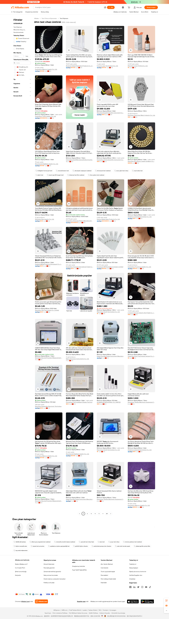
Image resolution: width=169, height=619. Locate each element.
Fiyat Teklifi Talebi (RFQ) (79, 570)
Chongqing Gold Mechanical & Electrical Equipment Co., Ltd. (79, 160)
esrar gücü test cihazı (122, 170)
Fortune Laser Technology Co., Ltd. (107, 66)
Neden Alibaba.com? (21, 564)
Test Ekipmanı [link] (64, 18)
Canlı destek (104, 568)
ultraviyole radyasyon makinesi (83, 170)
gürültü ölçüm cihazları (81, 546)
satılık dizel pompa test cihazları (102, 546)
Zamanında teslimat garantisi (52, 571)
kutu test (102, 542)
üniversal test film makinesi (76, 175)
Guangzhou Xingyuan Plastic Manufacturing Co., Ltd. (79, 221)
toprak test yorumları (38, 546)
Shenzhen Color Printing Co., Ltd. (138, 66)
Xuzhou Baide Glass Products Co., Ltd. (108, 219)
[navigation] (22, 266)
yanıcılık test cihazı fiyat (87, 542)
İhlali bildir (104, 582)
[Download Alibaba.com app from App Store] (133, 601)
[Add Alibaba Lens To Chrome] (41, 601)
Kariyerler (18, 575)
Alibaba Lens (25, 601)
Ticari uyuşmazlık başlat (108, 571)
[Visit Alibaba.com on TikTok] (150, 587)
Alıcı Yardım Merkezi (107, 564)
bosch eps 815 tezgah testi (56, 175)
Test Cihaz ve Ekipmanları (49, 18)
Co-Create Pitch (20, 568)
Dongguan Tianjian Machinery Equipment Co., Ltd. (141, 402)
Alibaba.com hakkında (22, 560)
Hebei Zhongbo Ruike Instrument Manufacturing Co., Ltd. (110, 356)
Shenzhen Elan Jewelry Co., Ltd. (44, 219)
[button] (105, 7)
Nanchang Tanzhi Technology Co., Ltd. (108, 312)
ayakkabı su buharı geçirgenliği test (60, 546)
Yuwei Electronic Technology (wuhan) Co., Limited (141, 356)
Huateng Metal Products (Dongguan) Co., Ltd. (48, 264)
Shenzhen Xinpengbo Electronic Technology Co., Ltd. (48, 406)
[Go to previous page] (79, 513)
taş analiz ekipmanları (22, 550)
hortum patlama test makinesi (133, 542)
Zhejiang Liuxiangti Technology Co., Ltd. (140, 216)
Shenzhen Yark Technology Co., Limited (47, 310)
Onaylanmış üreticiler (78, 566)
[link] (166, 600)
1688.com (64, 610)
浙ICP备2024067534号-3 (134, 616)
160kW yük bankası (21, 542)
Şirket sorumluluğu (21, 571)
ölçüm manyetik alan (21, 546)
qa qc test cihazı (114, 542)
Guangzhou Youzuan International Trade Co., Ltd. (79, 267)
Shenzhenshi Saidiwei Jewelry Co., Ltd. (46, 164)
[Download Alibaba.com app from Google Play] (147, 601)
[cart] (129, 7)
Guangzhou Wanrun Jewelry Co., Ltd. (46, 69)
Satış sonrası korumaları (51, 575)
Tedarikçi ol (132, 564)
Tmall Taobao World (75, 610)
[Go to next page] (110, 513)
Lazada (84, 610)
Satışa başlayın (133, 568)
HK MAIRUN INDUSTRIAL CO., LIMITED (109, 402)
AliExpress (56, 610)
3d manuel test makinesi (104, 170)
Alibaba (36, 18)
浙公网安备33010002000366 (116, 616)
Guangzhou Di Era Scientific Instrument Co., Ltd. (110, 160)
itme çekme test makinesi (97, 175)
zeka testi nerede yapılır (123, 546)
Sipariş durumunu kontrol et (137, 571)
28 (106, 513)
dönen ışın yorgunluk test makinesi (40, 542)
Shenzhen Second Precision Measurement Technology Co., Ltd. (48, 358)
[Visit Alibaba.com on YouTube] (146, 587)
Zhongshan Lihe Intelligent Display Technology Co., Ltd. (79, 402)
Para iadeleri (104, 575)
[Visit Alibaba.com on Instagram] (142, 587)
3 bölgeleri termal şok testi (44, 170)
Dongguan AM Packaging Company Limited (110, 267)
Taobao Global (92, 610)
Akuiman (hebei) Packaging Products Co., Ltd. (79, 66)
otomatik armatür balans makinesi (65, 542)
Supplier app (81, 601)
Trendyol (105, 610)
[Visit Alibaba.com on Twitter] (138, 587)
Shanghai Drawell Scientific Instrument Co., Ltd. (110, 113)
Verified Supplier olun (135, 575)
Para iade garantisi (49, 568)
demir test (40, 175)
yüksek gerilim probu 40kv (143, 546)
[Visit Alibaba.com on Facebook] (130, 587)
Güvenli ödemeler (49, 564)
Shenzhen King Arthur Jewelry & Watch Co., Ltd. (141, 161)
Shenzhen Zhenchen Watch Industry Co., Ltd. (141, 115)
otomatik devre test (63, 170)
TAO (99, 610)
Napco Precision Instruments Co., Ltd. (77, 359)
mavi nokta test (138, 170)
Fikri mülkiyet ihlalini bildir (108, 579)
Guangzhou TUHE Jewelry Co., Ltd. (45, 116)
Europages (113, 610)
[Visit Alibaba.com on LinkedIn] (134, 587)
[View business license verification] (102, 616)
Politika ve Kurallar (49, 582)
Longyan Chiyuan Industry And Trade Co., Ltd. (141, 313)
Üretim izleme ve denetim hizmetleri (54, 579)
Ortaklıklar (132, 579)
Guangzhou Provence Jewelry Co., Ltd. (139, 267)
